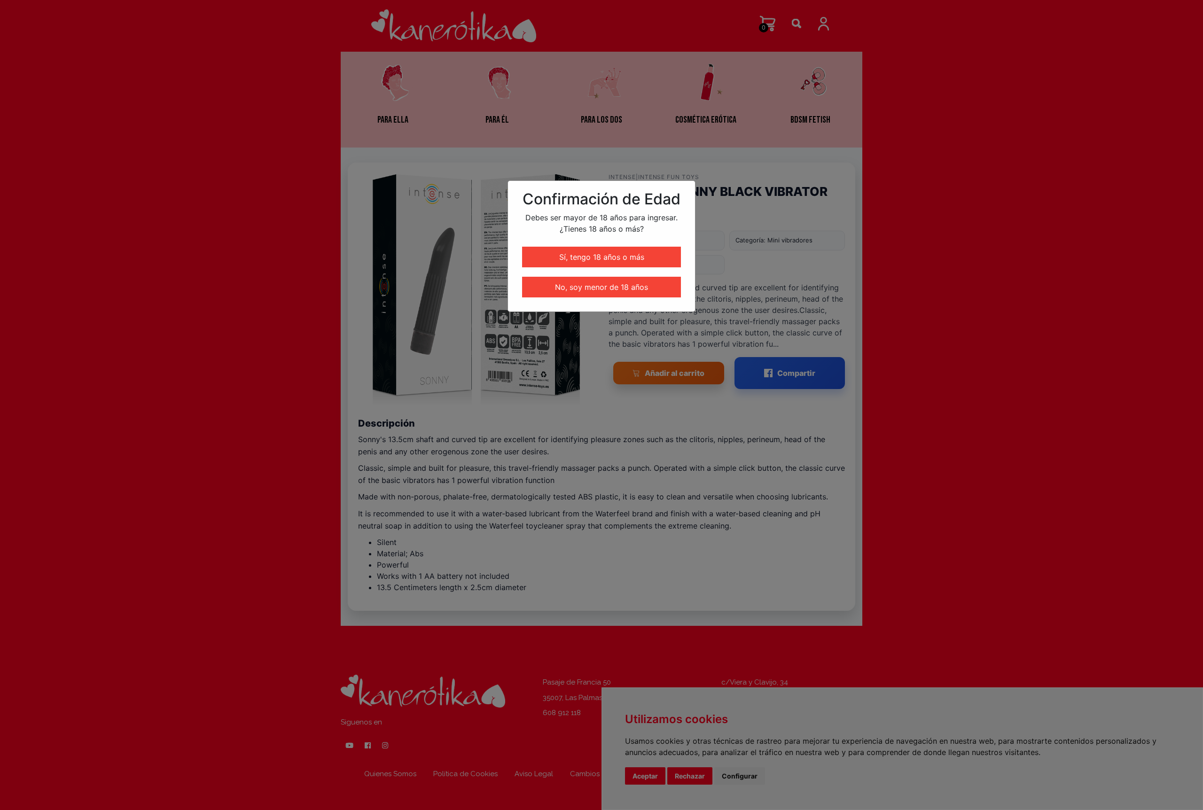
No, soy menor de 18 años (601, 287)
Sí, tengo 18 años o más (601, 257)
